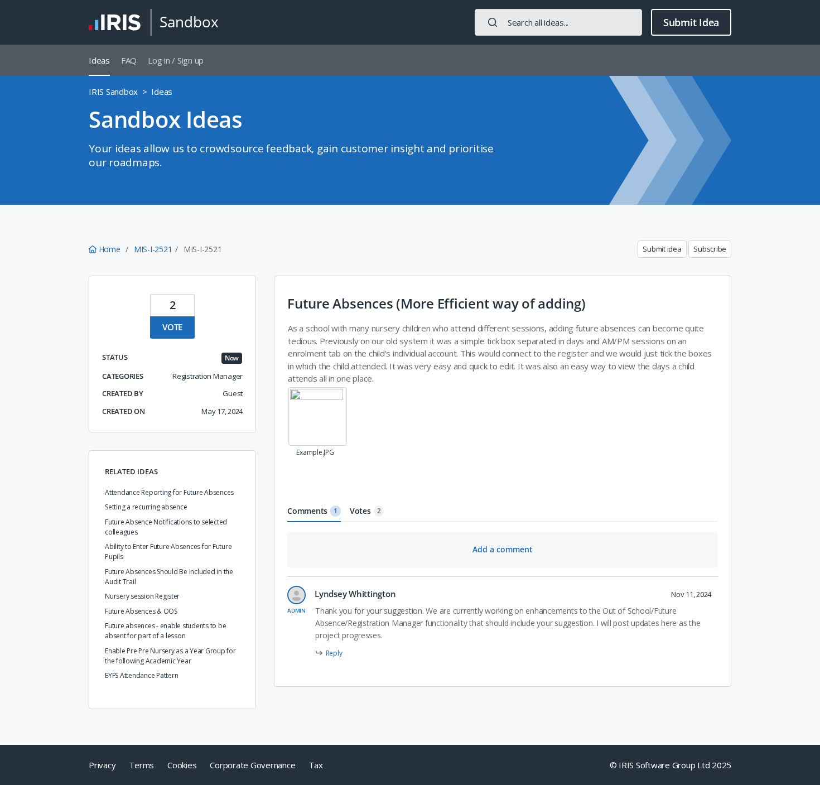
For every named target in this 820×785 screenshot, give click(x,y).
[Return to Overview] (153, 22)
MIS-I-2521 (153, 249)
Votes (365, 510)
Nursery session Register (142, 596)
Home (109, 249)
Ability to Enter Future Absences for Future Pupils (168, 551)
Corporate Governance (252, 764)
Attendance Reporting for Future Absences (169, 492)
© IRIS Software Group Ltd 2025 (671, 764)
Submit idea (662, 249)
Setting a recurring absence (146, 507)
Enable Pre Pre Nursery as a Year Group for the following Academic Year (170, 656)
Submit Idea (691, 22)
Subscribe (709, 249)
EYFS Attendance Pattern (141, 675)
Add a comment (502, 549)
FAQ (129, 60)
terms (141, 764)
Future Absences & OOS (141, 611)
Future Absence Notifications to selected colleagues (166, 527)
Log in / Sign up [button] (176, 60)
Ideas (99, 60)
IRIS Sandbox (113, 91)
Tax (315, 764)
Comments (312, 510)
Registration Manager (207, 376)
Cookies (181, 764)
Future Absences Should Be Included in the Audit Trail (169, 576)
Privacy (102, 764)
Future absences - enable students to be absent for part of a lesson (165, 630)
